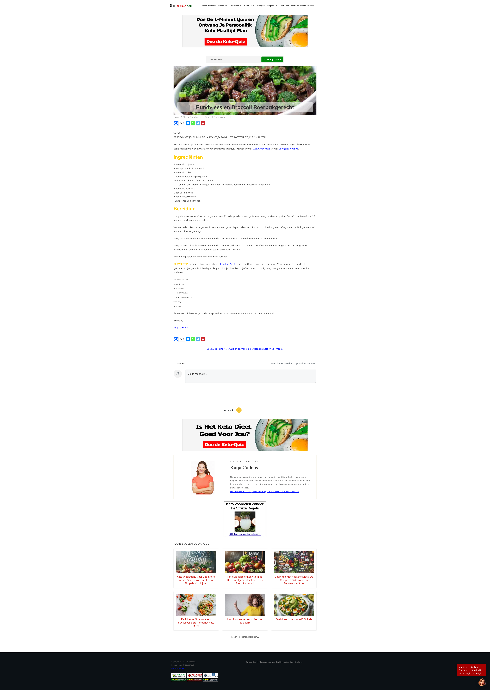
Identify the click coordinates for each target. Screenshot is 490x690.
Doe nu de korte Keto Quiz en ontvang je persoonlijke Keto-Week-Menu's (245, 348)
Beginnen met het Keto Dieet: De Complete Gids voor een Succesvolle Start (294, 580)
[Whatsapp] (193, 123)
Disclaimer (299, 662)
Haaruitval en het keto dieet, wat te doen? (245, 621)
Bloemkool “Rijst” (262, 148)
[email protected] (178, 668)
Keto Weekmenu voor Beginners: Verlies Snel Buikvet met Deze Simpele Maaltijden (196, 580)
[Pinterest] (203, 123)
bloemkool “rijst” (228, 264)
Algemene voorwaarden (269, 662)
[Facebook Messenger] (188, 123)
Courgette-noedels (288, 148)
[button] (482, 682)
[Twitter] (198, 123)
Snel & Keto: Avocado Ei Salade (294, 619)
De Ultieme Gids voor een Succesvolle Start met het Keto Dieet (196, 622)
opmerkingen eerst (305, 363)
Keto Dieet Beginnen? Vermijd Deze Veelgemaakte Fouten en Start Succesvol (245, 580)
